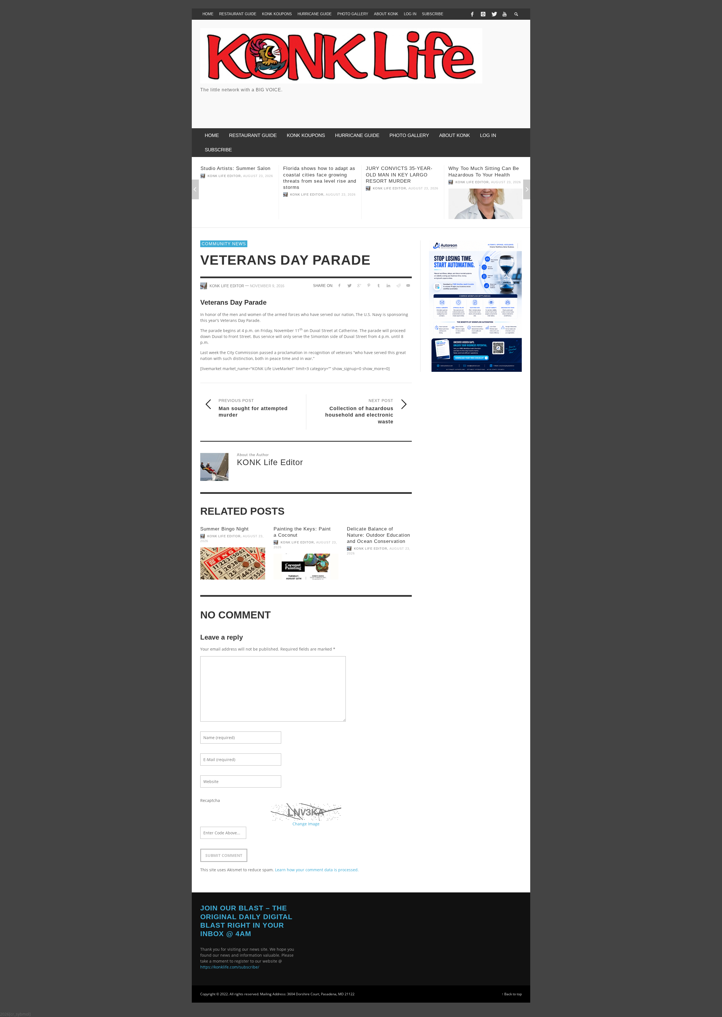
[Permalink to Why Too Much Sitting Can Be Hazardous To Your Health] (403, 204)
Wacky (456, 168)
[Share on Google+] (359, 285)
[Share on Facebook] (339, 285)
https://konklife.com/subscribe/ (229, 967)
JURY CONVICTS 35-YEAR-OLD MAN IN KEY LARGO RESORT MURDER (316, 174)
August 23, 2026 (258, 194)
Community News (224, 243)
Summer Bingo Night (224, 529)
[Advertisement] (419, 105)
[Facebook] (472, 14)
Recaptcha (210, 800)
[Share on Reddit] (398, 285)
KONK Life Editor (224, 194)
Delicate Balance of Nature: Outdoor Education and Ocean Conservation (378, 535)
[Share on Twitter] (349, 285)
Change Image (306, 823)
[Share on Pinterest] (369, 285)
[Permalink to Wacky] (485, 200)
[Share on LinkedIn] (388, 285)
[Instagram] (483, 14)
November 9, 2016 (267, 286)
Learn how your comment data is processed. (317, 869)
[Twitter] (493, 14)
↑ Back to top (512, 994)
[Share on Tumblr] (378, 285)
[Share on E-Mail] (408, 285)
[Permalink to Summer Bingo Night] (232, 563)
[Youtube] (504, 14)
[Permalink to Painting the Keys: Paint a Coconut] (306, 567)
